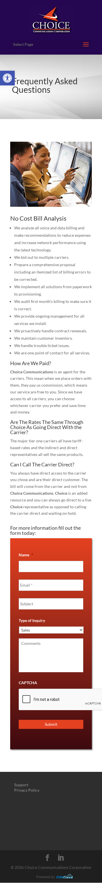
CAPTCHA (28, 682)
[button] (7, 78)
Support (21, 784)
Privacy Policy (26, 790)
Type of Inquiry (32, 620)
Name (26, 554)
